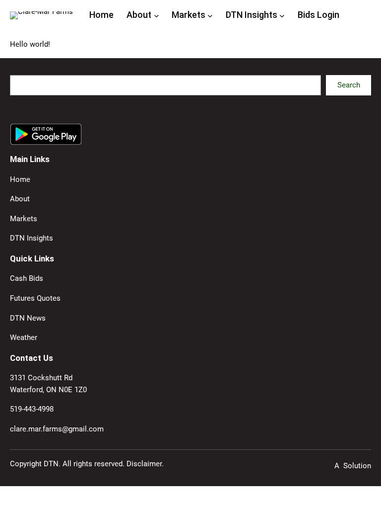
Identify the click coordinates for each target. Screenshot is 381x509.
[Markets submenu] (210, 15)
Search (348, 85)
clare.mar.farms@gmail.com (57, 428)
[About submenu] (156, 15)
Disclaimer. (145, 463)
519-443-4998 (32, 409)
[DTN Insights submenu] (282, 15)
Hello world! (30, 44)
